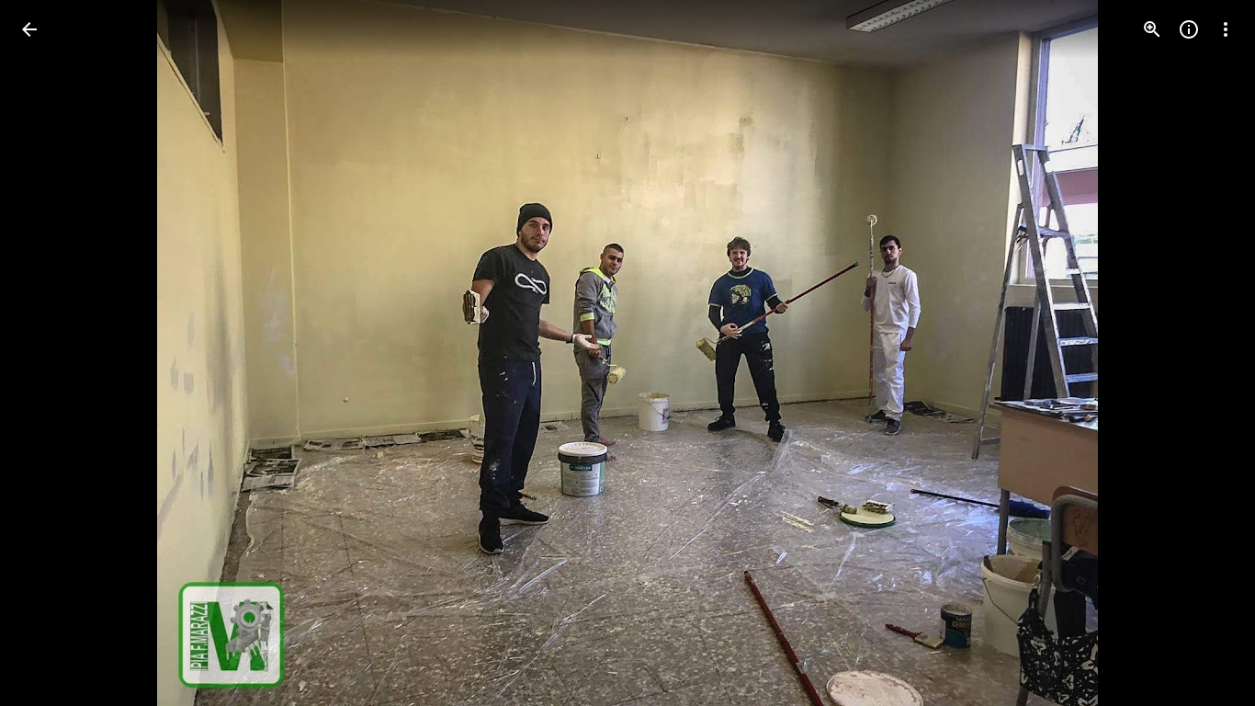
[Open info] (1188, 29)
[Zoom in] (1152, 29)
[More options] (1225, 29)
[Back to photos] (29, 29)
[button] (51, 353)
